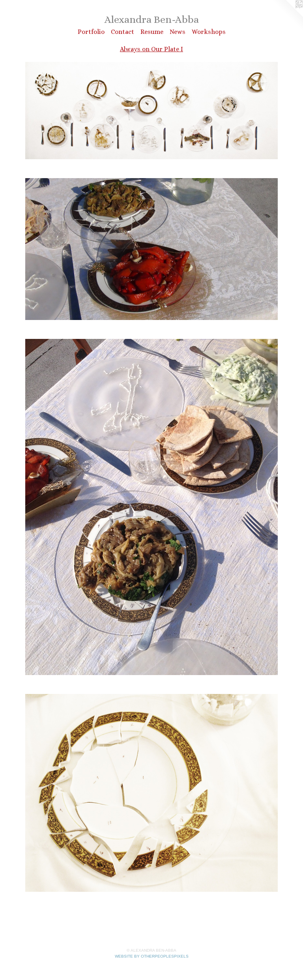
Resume (151, 31)
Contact (122, 31)
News (177, 31)
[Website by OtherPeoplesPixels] (287, 16)
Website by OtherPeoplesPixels (152, 956)
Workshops (209, 31)
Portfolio (91, 31)
